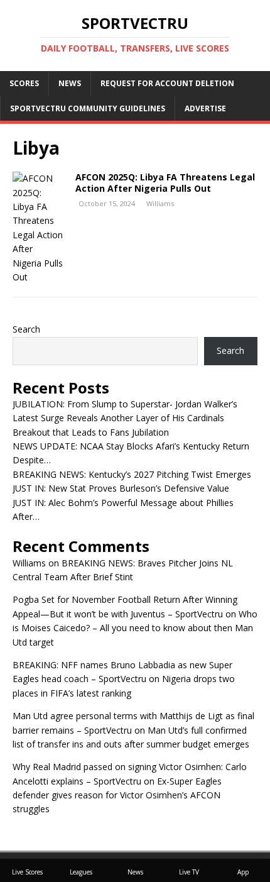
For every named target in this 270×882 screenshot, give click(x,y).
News (69, 83)
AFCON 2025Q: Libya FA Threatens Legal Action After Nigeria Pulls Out (165, 182)
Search (26, 329)
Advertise (205, 108)
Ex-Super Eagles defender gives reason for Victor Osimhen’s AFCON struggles (117, 795)
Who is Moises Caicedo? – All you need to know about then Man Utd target (135, 628)
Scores (24, 83)
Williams (160, 203)
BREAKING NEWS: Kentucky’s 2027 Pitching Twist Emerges (132, 474)
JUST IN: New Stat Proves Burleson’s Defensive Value (121, 488)
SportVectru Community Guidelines (87, 108)
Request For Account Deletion (167, 83)
